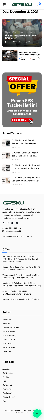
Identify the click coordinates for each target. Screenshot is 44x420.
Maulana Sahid (11, 42)
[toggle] (4, 5)
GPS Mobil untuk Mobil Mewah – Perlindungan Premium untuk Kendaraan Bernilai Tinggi (26, 168)
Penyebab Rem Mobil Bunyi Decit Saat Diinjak (29, 53)
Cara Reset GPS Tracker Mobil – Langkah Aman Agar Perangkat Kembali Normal (26, 180)
